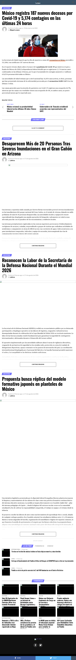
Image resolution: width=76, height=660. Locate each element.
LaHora (12, 160)
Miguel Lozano (15, 30)
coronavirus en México (57, 60)
